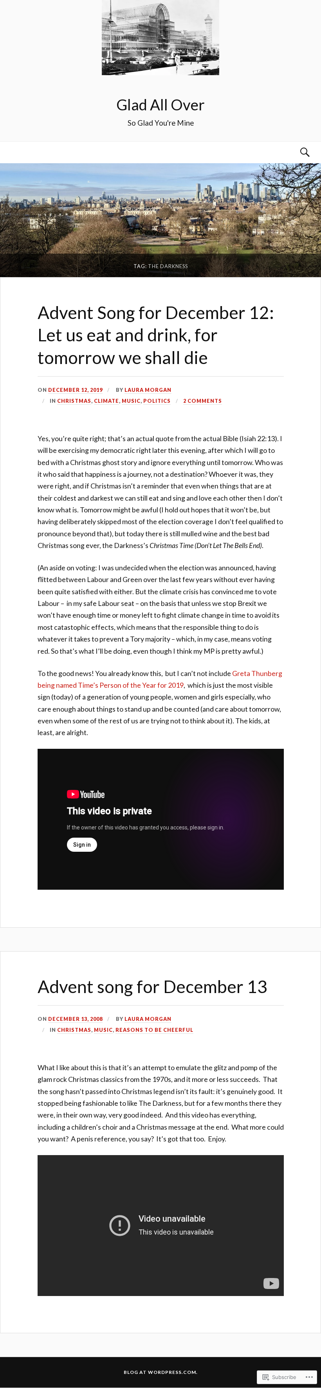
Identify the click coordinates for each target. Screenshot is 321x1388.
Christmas (74, 401)
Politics (157, 401)
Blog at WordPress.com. (161, 1372)
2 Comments (202, 401)
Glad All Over (160, 105)
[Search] (297, 152)
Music (131, 401)
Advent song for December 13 (152, 986)
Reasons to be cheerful (154, 1030)
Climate (106, 401)
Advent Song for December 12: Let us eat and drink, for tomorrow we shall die (156, 335)
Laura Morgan (147, 390)
